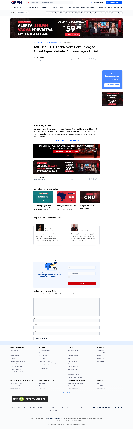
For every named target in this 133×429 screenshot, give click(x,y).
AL (49, 12)
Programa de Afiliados (16, 366)
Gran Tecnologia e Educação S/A (55, 418)
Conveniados (14, 364)
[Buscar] (28, 3)
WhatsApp (43, 355)
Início (34, 42)
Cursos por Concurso (74, 364)
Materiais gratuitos (104, 7)
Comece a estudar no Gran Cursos (66, 151)
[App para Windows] (94, 408)
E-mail (35, 324)
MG (76, 12)
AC (46, 12)
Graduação (71, 358)
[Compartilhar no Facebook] (89, 59)
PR (95, 12)
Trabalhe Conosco (15, 369)
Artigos (61, 7)
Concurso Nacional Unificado (53, 42)
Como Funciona (14, 353)
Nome (35, 318)
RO (104, 12)
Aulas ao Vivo (100, 355)
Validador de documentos (17, 361)
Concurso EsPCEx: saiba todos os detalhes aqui (42, 206)
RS (110, 12)
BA (58, 12)
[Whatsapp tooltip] (112, 408)
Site (34, 331)
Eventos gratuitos (98, 2)
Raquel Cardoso (37, 209)
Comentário (37, 297)
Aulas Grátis (100, 358)
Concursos (44, 7)
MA (72, 12)
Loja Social (13, 358)
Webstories (118, 7)
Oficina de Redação (73, 374)
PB (87, 12)
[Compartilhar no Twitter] (91, 59)
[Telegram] (122, 408)
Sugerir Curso (100, 361)
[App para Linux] (97, 408)
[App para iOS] (100, 408)
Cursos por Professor (74, 372)
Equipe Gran (83, 211)
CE (61, 12)
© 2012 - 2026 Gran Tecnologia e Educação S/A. (26, 408)
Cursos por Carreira (73, 366)
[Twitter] (118, 408)
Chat (42, 353)
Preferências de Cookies (17, 372)
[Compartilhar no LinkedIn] (93, 59)
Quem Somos (14, 350)
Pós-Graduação (72, 361)
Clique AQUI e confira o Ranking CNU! (66, 140)
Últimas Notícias (16, 7)
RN (101, 12)
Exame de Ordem (73, 355)
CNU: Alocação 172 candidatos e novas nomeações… (87, 207)
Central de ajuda (45, 350)
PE (90, 12)
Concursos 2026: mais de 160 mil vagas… (66, 206)
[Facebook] (115, 408)
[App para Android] (103, 408)
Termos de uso (66, 407)
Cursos (53, 7)
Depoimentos (100, 350)
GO (69, 12)
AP (55, 12)
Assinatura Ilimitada (113, 2)
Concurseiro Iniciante (88, 7)
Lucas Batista (40, 57)
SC (112, 12)
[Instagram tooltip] (109, 408)
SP (118, 12)
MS (79, 12)
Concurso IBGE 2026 (31, 7)
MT (82, 12)
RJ (98, 12)
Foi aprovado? (47, 368)
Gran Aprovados (73, 7)
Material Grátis (101, 353)
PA (84, 12)
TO (121, 12)
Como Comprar (14, 355)
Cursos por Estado (73, 369)
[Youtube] (106, 408)
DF (64, 12)
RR (107, 12)
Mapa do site (79, 407)
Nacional (40, 42)
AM (52, 12)
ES (66, 12)
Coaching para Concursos (75, 353)
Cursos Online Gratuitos (75, 377)
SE (115, 12)
